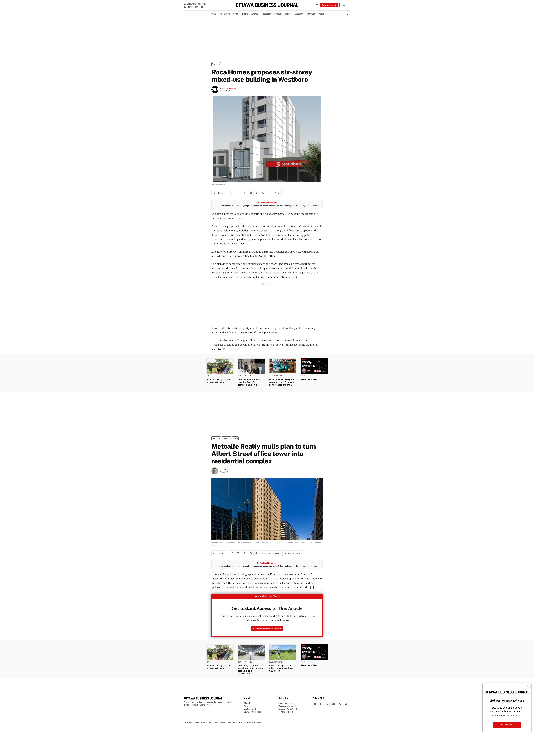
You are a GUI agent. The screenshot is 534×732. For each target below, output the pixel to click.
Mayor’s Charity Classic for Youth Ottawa (218, 380)
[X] (251, 193)
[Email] (238, 193)
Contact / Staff (250, 709)
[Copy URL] (231, 193)
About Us (247, 703)
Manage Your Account (287, 706)
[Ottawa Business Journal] (267, 5)
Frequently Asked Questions (289, 709)
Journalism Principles (252, 712)
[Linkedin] (257, 193)
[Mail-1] (315, 704)
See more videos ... (310, 379)
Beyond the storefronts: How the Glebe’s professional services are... (250, 383)
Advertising (248, 706)
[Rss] (340, 704)
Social (208, 376)
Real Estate (216, 64)
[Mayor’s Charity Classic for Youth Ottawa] (220, 366)
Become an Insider (285, 703)
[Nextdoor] (346, 704)
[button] (347, 14)
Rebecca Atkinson (229, 88)
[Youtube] (333, 704)
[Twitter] (327, 704)
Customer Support (285, 712)
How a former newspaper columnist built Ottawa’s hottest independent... (282, 382)
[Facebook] (244, 193)
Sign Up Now (506, 724)
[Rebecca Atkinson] (215, 89)
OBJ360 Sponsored (245, 376)
